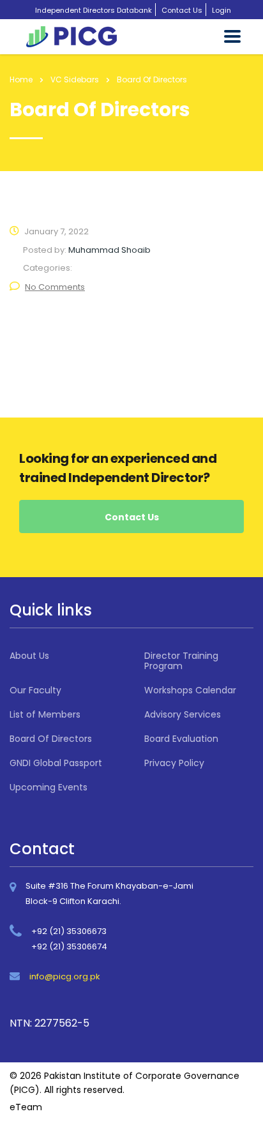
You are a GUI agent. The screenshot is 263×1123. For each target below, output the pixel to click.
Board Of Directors (51, 739)
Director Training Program (181, 661)
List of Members (45, 714)
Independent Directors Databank (93, 10)
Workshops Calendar (190, 690)
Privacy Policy (174, 763)
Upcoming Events (48, 787)
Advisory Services (182, 714)
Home (21, 79)
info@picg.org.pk (64, 976)
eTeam (26, 1107)
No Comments (55, 287)
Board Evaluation (181, 739)
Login (221, 10)
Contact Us (182, 10)
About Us (29, 656)
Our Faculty (35, 690)
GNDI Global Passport (56, 763)
